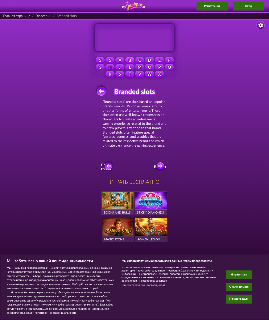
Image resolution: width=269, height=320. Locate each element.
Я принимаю (239, 274)
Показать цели (239, 299)
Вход (248, 6)
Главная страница (16, 16)
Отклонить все (239, 287)
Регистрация (212, 6)
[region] (134, 287)
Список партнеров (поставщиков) (143, 285)
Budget (160, 167)
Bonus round (106, 167)
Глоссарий (43, 16)
